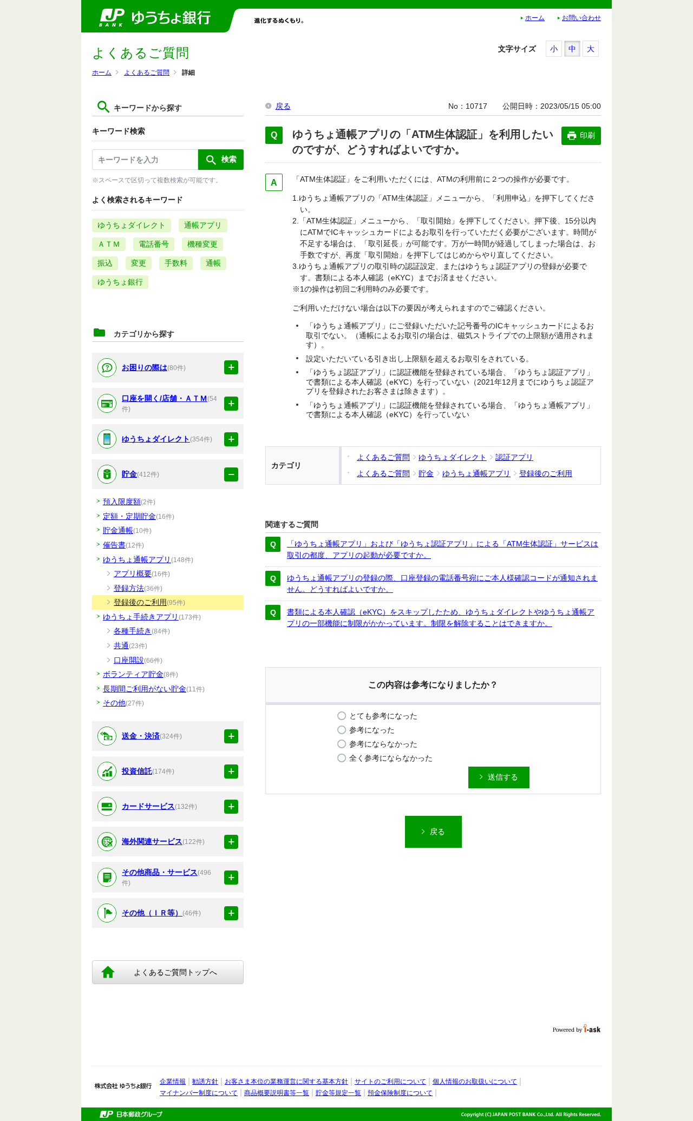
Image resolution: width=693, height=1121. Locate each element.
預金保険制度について (400, 1093)
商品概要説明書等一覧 (276, 1093)
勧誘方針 (205, 1081)
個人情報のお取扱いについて (475, 1081)
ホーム (535, 18)
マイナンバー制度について (199, 1093)
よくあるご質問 (146, 72)
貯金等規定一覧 (338, 1093)
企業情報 (173, 1081)
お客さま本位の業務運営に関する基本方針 (286, 1081)
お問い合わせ (581, 18)
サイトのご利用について (390, 1081)
